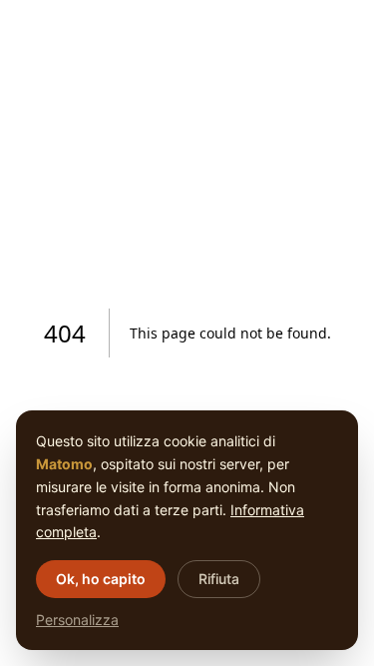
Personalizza (77, 619)
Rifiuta (218, 578)
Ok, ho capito (101, 578)
